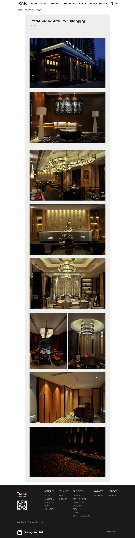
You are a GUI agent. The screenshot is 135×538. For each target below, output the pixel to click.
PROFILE (48, 495)
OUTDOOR (63, 499)
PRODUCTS (56, 3)
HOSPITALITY (78, 502)
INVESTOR (81, 3)
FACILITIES (49, 499)
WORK (75, 512)
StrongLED (103, 3)
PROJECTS (69, 3)
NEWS (38, 10)
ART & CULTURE (79, 499)
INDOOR (62, 495)
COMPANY (44, 3)
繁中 (116, 3)
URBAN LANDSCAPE (81, 516)
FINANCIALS (99, 495)
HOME (34, 3)
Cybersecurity (112, 531)
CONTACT (92, 3)
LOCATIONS (113, 495)
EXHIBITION (49, 509)
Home (19, 10)
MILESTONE (49, 502)
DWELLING (77, 505)
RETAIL (76, 509)
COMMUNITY (78, 495)
